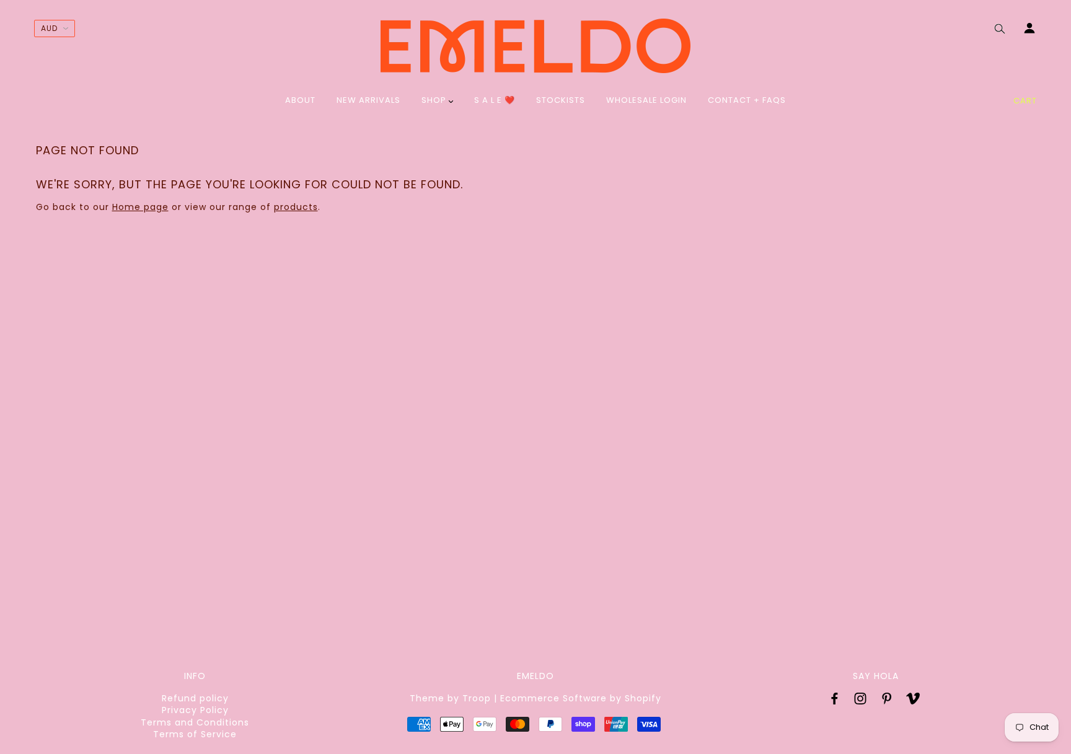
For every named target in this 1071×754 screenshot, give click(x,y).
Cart (1025, 101)
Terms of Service (195, 734)
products (296, 207)
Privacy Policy (195, 710)
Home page (140, 207)
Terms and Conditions (195, 722)
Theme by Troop (450, 698)
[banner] (535, 46)
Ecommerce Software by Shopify (580, 698)
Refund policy (195, 698)
